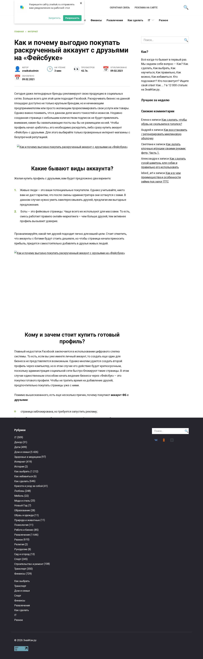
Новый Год (20, 505)
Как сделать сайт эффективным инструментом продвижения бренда (124, 591)
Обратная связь (120, 7)
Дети (17, 447)
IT (149, 20)
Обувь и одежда (24, 515)
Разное (163, 20)
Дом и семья (22, 452)
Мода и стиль (22, 500)
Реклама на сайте (146, 7)
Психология (21, 524)
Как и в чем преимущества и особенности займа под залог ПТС (161, 177)
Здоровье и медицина (27, 456)
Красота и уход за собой (28, 486)
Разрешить (72, 17)
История (19, 466)
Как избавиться (23, 476)
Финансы (96, 20)
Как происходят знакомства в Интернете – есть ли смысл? (124, 538)
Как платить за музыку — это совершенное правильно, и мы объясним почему (169, 592)
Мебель (19, 495)
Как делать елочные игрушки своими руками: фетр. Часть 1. (163, 148)
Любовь (19, 490)
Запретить (55, 17)
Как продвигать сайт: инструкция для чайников (79, 590)
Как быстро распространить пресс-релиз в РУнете (33, 591)
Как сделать (135, 20)
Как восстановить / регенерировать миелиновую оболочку (164, 134)
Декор (18, 442)
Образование (22, 510)
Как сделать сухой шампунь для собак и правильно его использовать (163, 163)
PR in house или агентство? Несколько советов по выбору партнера (34, 538)
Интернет (19, 461)
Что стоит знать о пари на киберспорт (79, 535)
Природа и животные (27, 520)
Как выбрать (22, 471)
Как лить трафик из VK (169, 535)
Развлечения (115, 20)
